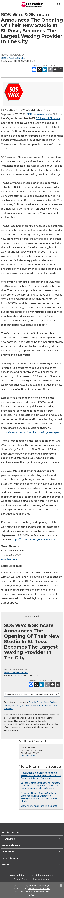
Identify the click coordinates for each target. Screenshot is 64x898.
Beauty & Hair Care (39, 702)
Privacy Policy (21, 879)
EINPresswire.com (37, 114)
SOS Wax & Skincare (48, 118)
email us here (9, 559)
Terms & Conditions (15, 875)
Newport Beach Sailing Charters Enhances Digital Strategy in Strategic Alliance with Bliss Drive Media (39, 797)
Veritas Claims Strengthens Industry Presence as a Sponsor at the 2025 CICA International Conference (40, 786)
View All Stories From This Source (39, 806)
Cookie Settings (41, 879)
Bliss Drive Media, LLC (13, 58)
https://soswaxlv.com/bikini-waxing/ (33, 539)
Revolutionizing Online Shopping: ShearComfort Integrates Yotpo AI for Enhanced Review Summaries (41, 775)
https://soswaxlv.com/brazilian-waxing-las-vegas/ (30, 432)
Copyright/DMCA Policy (42, 875)
